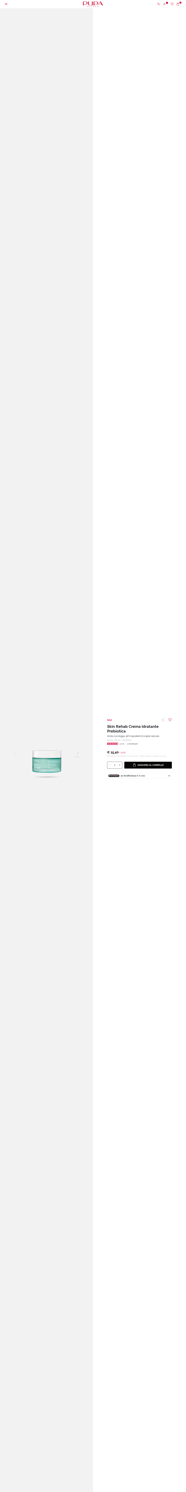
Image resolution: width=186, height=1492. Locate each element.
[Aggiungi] (120, 765)
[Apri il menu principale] (6, 4)
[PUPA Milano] (93, 4)
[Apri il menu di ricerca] (158, 4)
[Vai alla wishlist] (172, 4)
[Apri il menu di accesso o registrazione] (165, 4)
